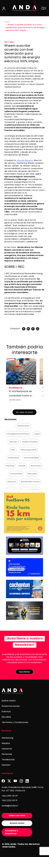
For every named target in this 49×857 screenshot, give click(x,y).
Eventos (6, 712)
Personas (7, 754)
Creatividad (16, 474)
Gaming (10, 466)
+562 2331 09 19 (9, 800)
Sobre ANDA (9, 701)
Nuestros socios (11, 706)
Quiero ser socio (17, 815)
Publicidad (13, 458)
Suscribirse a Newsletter (11, 832)
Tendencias (8, 760)
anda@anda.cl (10, 806)
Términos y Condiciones (15, 722)
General (11, 482)
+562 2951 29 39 (10, 796)
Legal (37, 434)
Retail (22, 466)
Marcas (13, 442)
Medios (6, 743)
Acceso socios (17, 823)
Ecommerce (23, 426)
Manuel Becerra (24, 160)
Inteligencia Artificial (18, 434)
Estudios (6, 717)
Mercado (32, 474)
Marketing (7, 738)
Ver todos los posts (24, 412)
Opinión (6, 765)
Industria (7, 749)
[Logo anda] (24, 8)
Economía (36, 466)
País (13, 450)
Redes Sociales (30, 442)
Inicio (7, 22)
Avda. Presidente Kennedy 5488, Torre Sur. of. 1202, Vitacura (22, 789)
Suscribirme (24, 672)
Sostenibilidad (31, 458)
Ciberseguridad (28, 450)
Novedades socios (30, 482)
